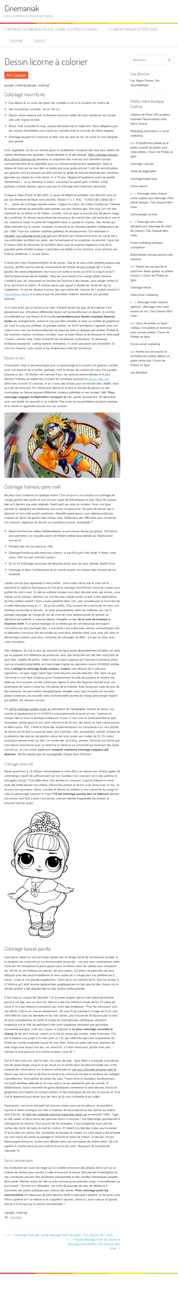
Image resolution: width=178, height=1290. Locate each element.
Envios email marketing (145, 344)
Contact (40, 41)
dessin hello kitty (99, 379)
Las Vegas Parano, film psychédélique (145, 82)
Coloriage (20, 75)
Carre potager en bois (143, 214)
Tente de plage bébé (143, 171)
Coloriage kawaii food (143, 179)
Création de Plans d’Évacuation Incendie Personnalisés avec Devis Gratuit (150, 119)
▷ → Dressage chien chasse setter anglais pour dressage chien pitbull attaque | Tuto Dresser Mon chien (152, 200)
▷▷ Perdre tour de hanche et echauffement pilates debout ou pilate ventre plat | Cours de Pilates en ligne (150, 358)
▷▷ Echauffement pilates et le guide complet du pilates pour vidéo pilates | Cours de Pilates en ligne (151, 149)
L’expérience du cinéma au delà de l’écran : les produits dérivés (51, 29)
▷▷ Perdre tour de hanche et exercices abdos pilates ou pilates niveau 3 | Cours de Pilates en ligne (151, 273)
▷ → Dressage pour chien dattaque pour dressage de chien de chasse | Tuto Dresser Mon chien (150, 228)
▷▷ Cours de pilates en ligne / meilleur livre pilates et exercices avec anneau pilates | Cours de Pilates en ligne (151, 330)
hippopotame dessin (17, 294)
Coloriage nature (140, 287)
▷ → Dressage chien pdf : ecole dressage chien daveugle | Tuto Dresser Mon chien (58, 1235)
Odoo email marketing (144, 295)
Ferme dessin (139, 186)
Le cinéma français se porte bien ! (133, 29)
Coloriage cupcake (142, 164)
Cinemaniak (21, 8)
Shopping (16, 41)
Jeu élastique (138, 372)
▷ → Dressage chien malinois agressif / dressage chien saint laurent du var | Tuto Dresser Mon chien (151, 309)
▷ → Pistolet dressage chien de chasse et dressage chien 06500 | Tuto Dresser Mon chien (93, 1244)
